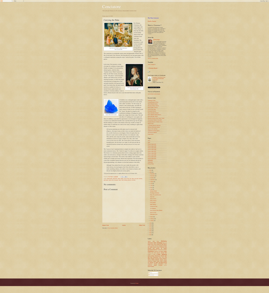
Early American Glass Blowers (156, 210)
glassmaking (164, 262)
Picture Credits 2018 (152, 149)
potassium (150, 265)
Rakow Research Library (153, 103)
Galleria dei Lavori (152, 252)
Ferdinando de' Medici (162, 249)
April (151, 189)
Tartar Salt (152, 196)
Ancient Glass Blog (152, 109)
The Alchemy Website (152, 132)
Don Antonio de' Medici (160, 248)
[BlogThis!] (122, 177)
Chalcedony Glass (153, 214)
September (152, 179)
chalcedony (150, 261)
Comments (151, 275)
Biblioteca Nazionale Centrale (154, 127)
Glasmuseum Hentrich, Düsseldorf (155, 120)
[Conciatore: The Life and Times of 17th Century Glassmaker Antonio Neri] (150, 79)
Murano (162, 255)
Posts (150, 272)
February (152, 218)
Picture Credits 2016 (152, 153)
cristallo (165, 261)
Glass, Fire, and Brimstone (155, 194)
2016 (150, 228)
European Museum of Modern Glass (155, 121)
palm (120, 180)
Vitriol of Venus (153, 198)
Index (149, 142)
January (152, 220)
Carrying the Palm (153, 206)
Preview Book (153, 68)
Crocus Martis (153, 202)
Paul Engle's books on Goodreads (156, 75)
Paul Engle (157, 39)
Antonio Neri (152, 243)
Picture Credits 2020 (152, 146)
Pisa (166, 257)
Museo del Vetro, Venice (153, 116)
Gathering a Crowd (151, 100)
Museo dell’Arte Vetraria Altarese (154, 114)
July (151, 183)
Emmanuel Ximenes (152, 111)
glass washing (139, 178)
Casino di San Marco (162, 244)
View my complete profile (153, 58)
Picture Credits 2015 (152, 155)
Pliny (149, 258)
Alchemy (164, 241)
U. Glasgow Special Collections (154, 125)
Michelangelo (157, 255)
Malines (149, 255)
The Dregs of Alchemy (154, 192)
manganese (150, 263)
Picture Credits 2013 (152, 158)
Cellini (149, 245)
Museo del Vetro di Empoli (153, 112)
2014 (150, 232)
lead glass (116, 180)
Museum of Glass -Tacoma (153, 105)
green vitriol (111, 180)
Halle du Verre (150, 123)
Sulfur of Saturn (153, 200)
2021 (150, 170)
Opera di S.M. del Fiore (152, 128)
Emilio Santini (152, 21)
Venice (153, 259)
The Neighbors (153, 208)
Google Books (151, 134)
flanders (151, 262)
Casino (154, 244)
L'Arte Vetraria (161, 254)
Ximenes (157, 259)
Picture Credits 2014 (152, 156)
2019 (150, 223)
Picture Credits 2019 (152, 147)
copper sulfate (120, 178)
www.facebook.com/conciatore (154, 94)
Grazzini (158, 252)
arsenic (165, 259)
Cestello (152, 245)
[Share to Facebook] (125, 177)
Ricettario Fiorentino (155, 258)
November (152, 175)
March (151, 216)
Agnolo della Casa (153, 241)
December (152, 173)
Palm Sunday (124, 180)
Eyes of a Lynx (153, 212)
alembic (161, 259)
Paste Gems (161, 257)
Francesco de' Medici (158, 251)
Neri (166, 255)
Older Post (142, 225)
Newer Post (105, 225)
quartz (155, 265)
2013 (150, 234)
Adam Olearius (153, 204)
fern (148, 262)
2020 (150, 172)
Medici (152, 255)
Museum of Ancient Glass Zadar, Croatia (156, 118)
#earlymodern (109, 178)
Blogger (136, 283)
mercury (155, 263)
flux (130, 178)
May (151, 187)
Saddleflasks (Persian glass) (153, 130)
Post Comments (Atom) (113, 228)
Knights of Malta (152, 254)
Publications (150, 162)
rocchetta (133, 180)
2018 (150, 225)
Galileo (165, 251)
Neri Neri (150, 257)
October (152, 177)
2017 (150, 227)
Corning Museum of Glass (153, 102)
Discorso (162, 247)
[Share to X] (124, 177)
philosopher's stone (162, 263)
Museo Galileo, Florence (153, 107)
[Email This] (121, 177)
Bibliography (150, 160)
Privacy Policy (151, 163)
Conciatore (111, 6)
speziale (165, 265)
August (151, 181)
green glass (106, 180)
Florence (151, 251)
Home (124, 225)
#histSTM (115, 178)
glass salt (134, 178)
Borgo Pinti (150, 244)
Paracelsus (155, 257)
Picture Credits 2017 (152, 151)
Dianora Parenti (156, 247)
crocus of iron (126, 178)
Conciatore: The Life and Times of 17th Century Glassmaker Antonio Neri (159, 78)
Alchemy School (153, 191)
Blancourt (165, 243)
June (151, 185)
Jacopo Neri (164, 252)
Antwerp (159, 243)
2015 (150, 230)
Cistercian (156, 245)
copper (154, 261)
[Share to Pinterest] (126, 177)
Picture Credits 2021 (152, 144)
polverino (129, 180)
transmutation (151, 266)
